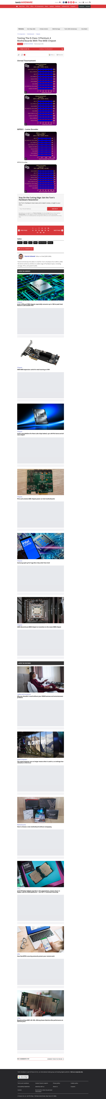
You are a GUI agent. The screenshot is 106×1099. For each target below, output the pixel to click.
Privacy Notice (22, 214)
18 (40, 232)
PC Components (39, 6)
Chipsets (38, 34)
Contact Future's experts (41, 1083)
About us (55, 1086)
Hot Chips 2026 (31, 29)
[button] (88, 2)
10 (48, 228)
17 (37, 232)
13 (39, 230)
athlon (20, 242)
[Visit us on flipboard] (73, 2)
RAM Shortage (56, 29)
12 (36, 230)
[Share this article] (18, 54)
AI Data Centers (44, 29)
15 (45, 230)
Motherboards (30, 34)
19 (43, 232)
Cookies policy (74, 1083)
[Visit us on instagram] (69, 2)
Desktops (57, 6)
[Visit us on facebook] (64, 2)
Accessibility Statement (24, 1086)
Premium (81, 6)
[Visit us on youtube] (71, 2)
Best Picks (22, 6)
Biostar (50, 242)
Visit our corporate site (76, 1072)
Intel (25, 242)
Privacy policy (56, 1083)
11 (32, 230)
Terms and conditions (23, 1083)
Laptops (52, 6)
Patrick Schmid (29, 44)
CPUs (27, 6)
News (46, 6)
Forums (88, 6)
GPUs (31, 6)
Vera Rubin (84, 29)
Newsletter (61, 54)
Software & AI (65, 6)
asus (30, 242)
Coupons (73, 6)
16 (48, 230)
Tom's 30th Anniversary (70, 29)
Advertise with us (39, 1086)
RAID (35, 242)
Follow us (53, 54)
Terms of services (37, 213)
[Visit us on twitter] (66, 2)
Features (20, 44)
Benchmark (42, 242)
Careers (20, 1090)
